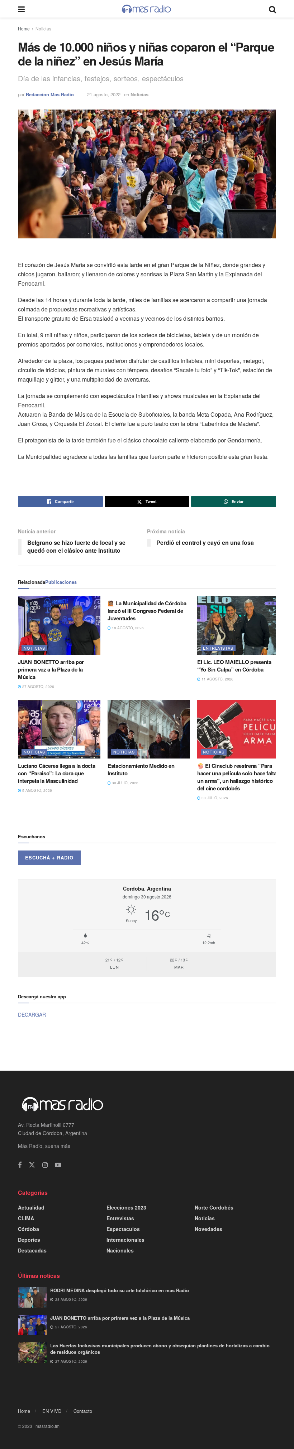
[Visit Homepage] (146, 9)
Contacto (83, 1410)
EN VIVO (51, 1410)
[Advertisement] (147, 1044)
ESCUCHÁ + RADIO (49, 857)
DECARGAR (32, 1014)
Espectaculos (123, 1228)
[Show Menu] (21, 9)
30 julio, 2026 (124, 782)
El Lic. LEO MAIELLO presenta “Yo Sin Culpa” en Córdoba (234, 665)
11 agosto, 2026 (216, 679)
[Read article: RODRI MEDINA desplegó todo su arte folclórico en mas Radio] (32, 1297)
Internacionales (125, 1239)
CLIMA (26, 1218)
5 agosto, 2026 (36, 790)
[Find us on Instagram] (45, 1165)
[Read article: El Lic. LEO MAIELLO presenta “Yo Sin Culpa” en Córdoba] (238, 625)
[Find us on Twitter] (32, 1165)
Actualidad (31, 1207)
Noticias (43, 28)
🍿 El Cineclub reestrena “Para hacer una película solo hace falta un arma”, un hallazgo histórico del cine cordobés (237, 777)
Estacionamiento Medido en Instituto (141, 769)
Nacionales (120, 1250)
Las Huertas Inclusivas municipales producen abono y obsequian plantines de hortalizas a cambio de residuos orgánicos (160, 1348)
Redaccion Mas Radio (50, 94)
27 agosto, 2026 (37, 686)
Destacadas (32, 1250)
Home (24, 28)
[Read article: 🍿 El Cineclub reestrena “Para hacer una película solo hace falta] (238, 729)
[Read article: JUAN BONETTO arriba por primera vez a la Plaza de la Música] (59, 625)
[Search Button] (272, 9)
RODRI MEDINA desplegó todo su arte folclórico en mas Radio (119, 1290)
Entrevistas (218, 648)
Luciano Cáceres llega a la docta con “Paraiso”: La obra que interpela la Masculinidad (56, 773)
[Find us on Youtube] (58, 1165)
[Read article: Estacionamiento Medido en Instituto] (149, 729)
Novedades (208, 1228)
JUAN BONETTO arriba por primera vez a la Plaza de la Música (51, 669)
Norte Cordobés (214, 1207)
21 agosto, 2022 (103, 94)
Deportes (29, 1239)
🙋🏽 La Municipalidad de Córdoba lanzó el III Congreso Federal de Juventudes (147, 610)
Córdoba (28, 1228)
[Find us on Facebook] (20, 1165)
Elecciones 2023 (126, 1207)
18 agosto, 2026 (127, 627)
